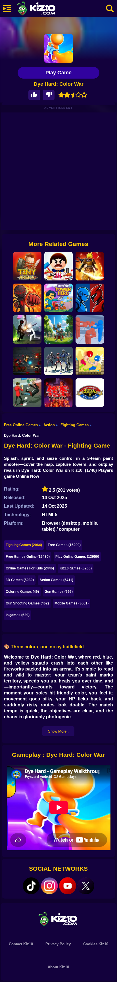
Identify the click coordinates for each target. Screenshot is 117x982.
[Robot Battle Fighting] (90, 298)
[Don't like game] (49, 95)
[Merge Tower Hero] (58, 298)
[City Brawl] (27, 392)
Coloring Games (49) (22, 592)
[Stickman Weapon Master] (27, 329)
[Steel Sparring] (58, 361)
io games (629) (18, 615)
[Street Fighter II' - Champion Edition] (90, 392)
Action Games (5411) (56, 580)
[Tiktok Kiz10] (31, 885)
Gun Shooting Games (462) (27, 603)
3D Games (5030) (20, 580)
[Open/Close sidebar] (7, 8)
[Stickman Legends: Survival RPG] (90, 266)
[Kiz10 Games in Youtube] (67, 885)
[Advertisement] (58, 171)
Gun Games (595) (59, 592)
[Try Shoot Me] (27, 361)
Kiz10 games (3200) (76, 568)
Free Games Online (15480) (28, 557)
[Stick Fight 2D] (27, 298)
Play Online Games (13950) (77, 557)
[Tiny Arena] (27, 266)
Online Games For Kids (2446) (30, 568)
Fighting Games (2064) (24, 545)
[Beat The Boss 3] (58, 266)
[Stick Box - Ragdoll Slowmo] (90, 329)
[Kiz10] (45, 9)
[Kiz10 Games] (58, 918)
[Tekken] (58, 392)
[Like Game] (34, 95)
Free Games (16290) (64, 545)
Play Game (58, 72)
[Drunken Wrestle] (90, 361)
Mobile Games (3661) (72, 603)
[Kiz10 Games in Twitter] (85, 885)
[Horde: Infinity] (58, 329)
